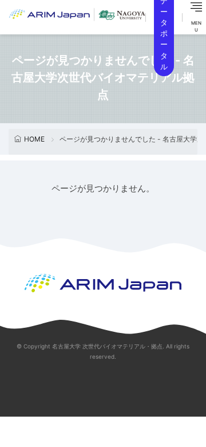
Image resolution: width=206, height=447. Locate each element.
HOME (34, 139)
